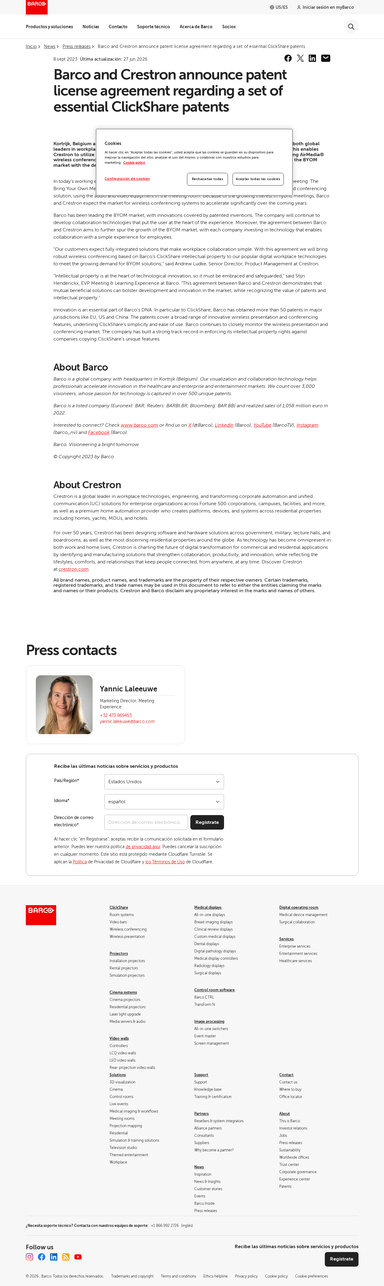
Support (201, 1075)
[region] (194, 162)
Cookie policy (134, 163)
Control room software (214, 990)
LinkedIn (224, 425)
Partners (201, 1114)
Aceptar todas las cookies (258, 179)
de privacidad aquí (143, 846)
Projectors (119, 954)
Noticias (91, 26)
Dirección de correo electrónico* (73, 821)
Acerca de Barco (196, 26)
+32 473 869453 (116, 715)
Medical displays (207, 907)
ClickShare (119, 907)
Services (286, 939)
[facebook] (288, 58)
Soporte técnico (153, 26)
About (284, 1114)
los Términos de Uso (165, 862)
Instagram (307, 425)
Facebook (99, 432)
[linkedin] (312, 58)
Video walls (119, 1038)
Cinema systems (123, 992)
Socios (229, 26)
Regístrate (207, 822)
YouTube (262, 425)
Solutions (118, 1075)
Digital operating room (298, 907)
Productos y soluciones (49, 26)
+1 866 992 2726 (172, 1226)
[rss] (66, 1257)
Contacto (118, 26)
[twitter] (300, 58)
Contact (286, 1075)
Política (80, 862)
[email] (326, 58)
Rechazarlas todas (207, 179)
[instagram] (29, 1257)
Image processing (209, 1021)
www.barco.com (139, 425)
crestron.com (74, 569)
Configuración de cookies (127, 179)
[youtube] (78, 1257)
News (199, 1167)
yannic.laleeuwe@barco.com (127, 721)
